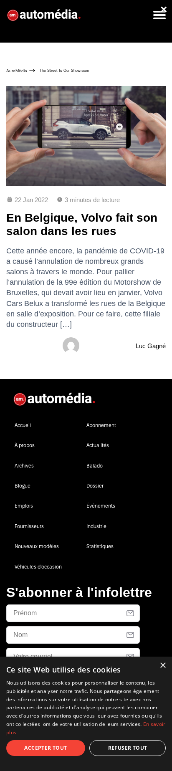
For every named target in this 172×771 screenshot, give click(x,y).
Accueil (23, 425)
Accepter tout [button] (45, 747)
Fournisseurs (29, 526)
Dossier (95, 485)
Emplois (24, 505)
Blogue (22, 485)
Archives (24, 465)
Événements (100, 505)
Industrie (96, 526)
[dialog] (86, 714)
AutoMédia (16, 70)
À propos (25, 445)
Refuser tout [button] (127, 747)
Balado (94, 465)
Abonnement (101, 425)
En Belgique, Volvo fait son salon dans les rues (81, 224)
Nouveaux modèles (37, 546)
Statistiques (100, 546)
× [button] (162, 665)
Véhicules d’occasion (38, 566)
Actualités (97, 445)
